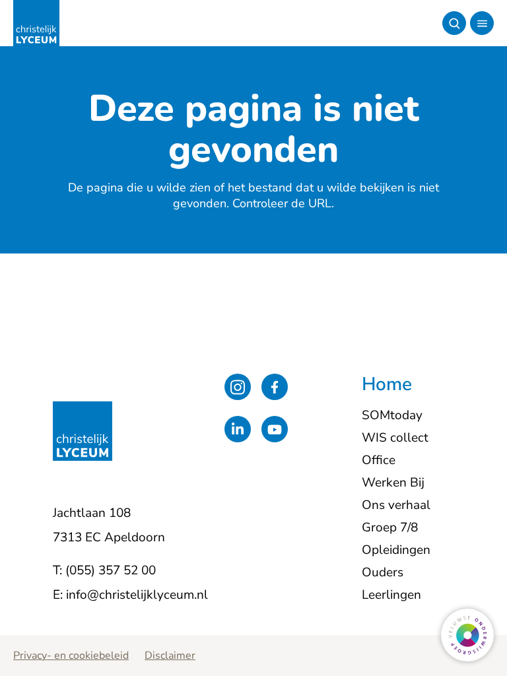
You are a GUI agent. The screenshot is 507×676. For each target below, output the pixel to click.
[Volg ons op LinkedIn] (237, 429)
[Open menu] (482, 23)
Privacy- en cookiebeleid (71, 655)
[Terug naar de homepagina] (36, 23)
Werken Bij (393, 482)
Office (378, 460)
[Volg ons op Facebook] (274, 387)
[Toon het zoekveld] (454, 23)
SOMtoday (392, 415)
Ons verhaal (396, 505)
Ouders (382, 572)
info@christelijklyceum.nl (137, 594)
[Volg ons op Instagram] (237, 387)
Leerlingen (391, 594)
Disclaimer (170, 655)
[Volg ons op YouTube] (274, 429)
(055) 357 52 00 (110, 570)
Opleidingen (396, 549)
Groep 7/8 (390, 527)
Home (387, 385)
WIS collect (395, 437)
